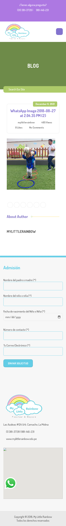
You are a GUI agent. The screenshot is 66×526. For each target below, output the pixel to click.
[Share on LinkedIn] (36, 205)
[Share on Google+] (23, 205)
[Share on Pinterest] (29, 205)
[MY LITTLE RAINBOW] (16, 31)
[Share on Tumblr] (43, 205)
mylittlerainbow (26, 122)
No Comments (36, 127)
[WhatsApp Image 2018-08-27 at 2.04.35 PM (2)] (31, 163)
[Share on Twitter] (10, 205)
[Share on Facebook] (16, 205)
